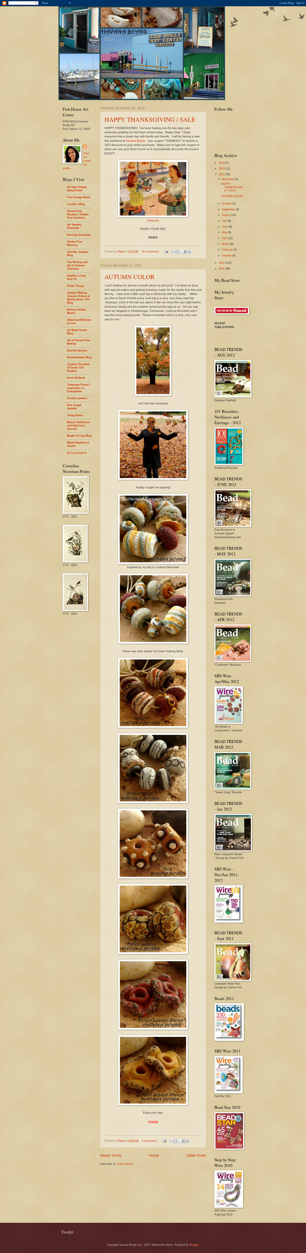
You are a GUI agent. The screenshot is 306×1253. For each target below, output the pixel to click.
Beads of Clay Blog (79, 435)
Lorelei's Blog (76, 204)
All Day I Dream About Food (77, 188)
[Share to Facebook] (185, 252)
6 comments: (150, 1140)
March (226, 244)
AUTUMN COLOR (129, 276)
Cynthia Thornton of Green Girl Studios (78, 367)
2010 (222, 268)
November (228, 179)
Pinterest (153, 220)
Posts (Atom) (125, 1163)
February (227, 249)
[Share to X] (181, 252)
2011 (222, 262)
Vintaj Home (75, 415)
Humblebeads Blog (79, 357)
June (225, 226)
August (226, 215)
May (225, 232)
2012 (222, 174)
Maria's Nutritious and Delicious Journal (78, 425)
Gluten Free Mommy (74, 243)
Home (154, 1155)
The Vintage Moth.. (79, 197)
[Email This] (174, 252)
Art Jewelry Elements (74, 226)
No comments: (151, 251)
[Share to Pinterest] (189, 252)
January (227, 255)
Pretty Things (75, 285)
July (225, 220)
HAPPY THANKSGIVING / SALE (149, 119)
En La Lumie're (77, 452)
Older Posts (196, 1155)
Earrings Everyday (79, 234)
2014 (222, 162)
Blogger (194, 1244)
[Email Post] (166, 251)
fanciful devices (77, 350)
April (225, 238)
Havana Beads (135, 140)
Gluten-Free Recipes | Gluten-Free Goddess (78, 214)
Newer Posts (110, 1155)
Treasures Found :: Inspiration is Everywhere (79, 388)
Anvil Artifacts (76, 377)
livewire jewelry (77, 398)
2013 (222, 168)
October (227, 203)
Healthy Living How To (76, 277)
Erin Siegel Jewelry (74, 406)
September (229, 209)
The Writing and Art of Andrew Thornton (77, 265)
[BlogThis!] (177, 252)
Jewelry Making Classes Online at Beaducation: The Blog (78, 297)
